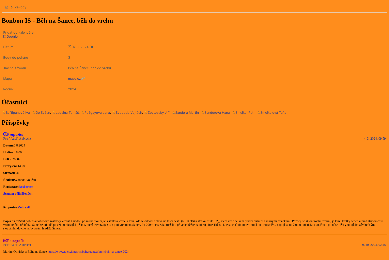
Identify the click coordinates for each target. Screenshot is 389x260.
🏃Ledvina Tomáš (65, 112)
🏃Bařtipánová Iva (16, 112)
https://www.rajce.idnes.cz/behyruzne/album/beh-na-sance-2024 (88, 251)
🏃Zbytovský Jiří (157, 112)
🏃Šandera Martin (185, 112)
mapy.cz (74, 78)
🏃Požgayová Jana (95, 112)
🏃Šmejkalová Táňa (271, 112)
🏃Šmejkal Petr (243, 112)
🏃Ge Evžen (40, 112)
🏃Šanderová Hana (215, 112)
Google (12, 36)
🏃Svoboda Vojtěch (127, 112)
